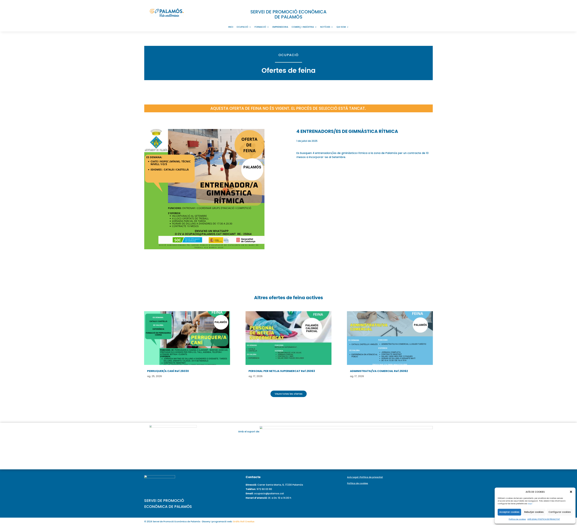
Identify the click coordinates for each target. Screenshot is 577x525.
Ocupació (242, 27)
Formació (260, 27)
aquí (530, 503)
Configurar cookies (559, 512)
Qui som (341, 27)
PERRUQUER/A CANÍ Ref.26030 (168, 371)
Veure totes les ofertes (288, 394)
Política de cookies (517, 519)
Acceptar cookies (509, 512)
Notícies (325, 27)
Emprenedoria (280, 27)
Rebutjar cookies (534, 512)
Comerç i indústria (303, 27)
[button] (570, 491)
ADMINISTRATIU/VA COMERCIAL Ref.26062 (379, 371)
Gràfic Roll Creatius (243, 521)
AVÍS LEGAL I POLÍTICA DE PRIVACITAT (543, 519)
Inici (230, 27)
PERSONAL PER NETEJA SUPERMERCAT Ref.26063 (282, 371)
